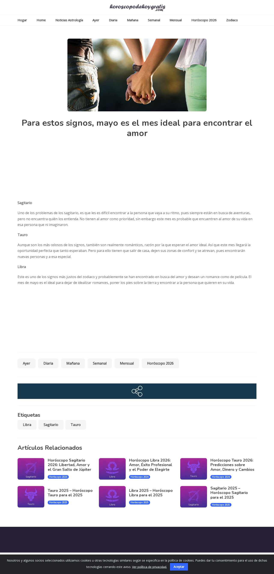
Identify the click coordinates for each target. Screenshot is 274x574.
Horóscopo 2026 (204, 20)
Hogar (22, 20)
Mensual (176, 20)
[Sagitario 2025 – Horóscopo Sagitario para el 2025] (195, 496)
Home (41, 20)
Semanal (154, 20)
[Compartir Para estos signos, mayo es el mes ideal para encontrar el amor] (137, 391)
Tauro (76, 424)
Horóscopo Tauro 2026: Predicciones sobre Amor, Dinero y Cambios (232, 465)
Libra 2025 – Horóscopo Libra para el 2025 (151, 493)
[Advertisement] (140, 170)
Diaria (113, 20)
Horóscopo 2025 (58, 502)
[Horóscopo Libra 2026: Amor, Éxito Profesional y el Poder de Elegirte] (114, 469)
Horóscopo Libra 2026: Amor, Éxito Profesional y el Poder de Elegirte (150, 465)
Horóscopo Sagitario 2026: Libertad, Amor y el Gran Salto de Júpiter (69, 465)
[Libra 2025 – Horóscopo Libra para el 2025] (114, 496)
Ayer (95, 20)
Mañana (132, 20)
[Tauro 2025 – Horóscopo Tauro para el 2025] (33, 496)
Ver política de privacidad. (149, 567)
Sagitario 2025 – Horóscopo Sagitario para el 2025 (229, 493)
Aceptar (179, 567)
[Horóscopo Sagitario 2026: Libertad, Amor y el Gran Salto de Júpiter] (33, 469)
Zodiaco (232, 20)
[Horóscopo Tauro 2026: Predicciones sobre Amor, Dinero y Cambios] (195, 469)
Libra (27, 424)
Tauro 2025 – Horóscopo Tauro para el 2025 (70, 493)
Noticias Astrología (69, 20)
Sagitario (51, 424)
